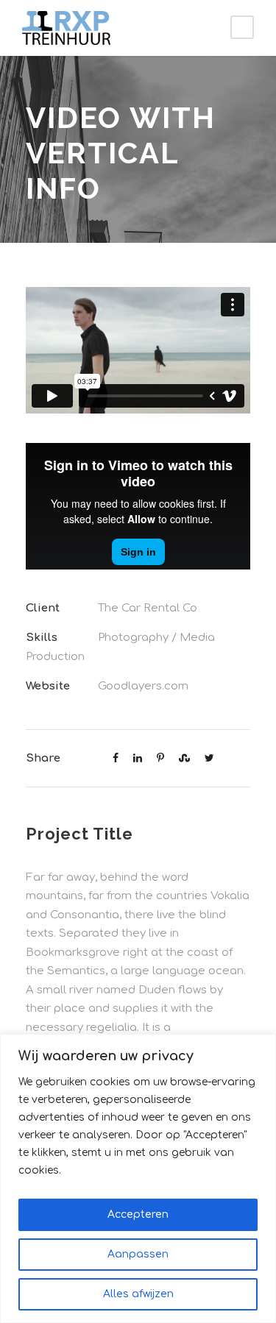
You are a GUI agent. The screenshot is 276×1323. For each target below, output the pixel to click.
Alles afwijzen (138, 1293)
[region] (138, 1178)
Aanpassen (138, 1254)
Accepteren (138, 1214)
